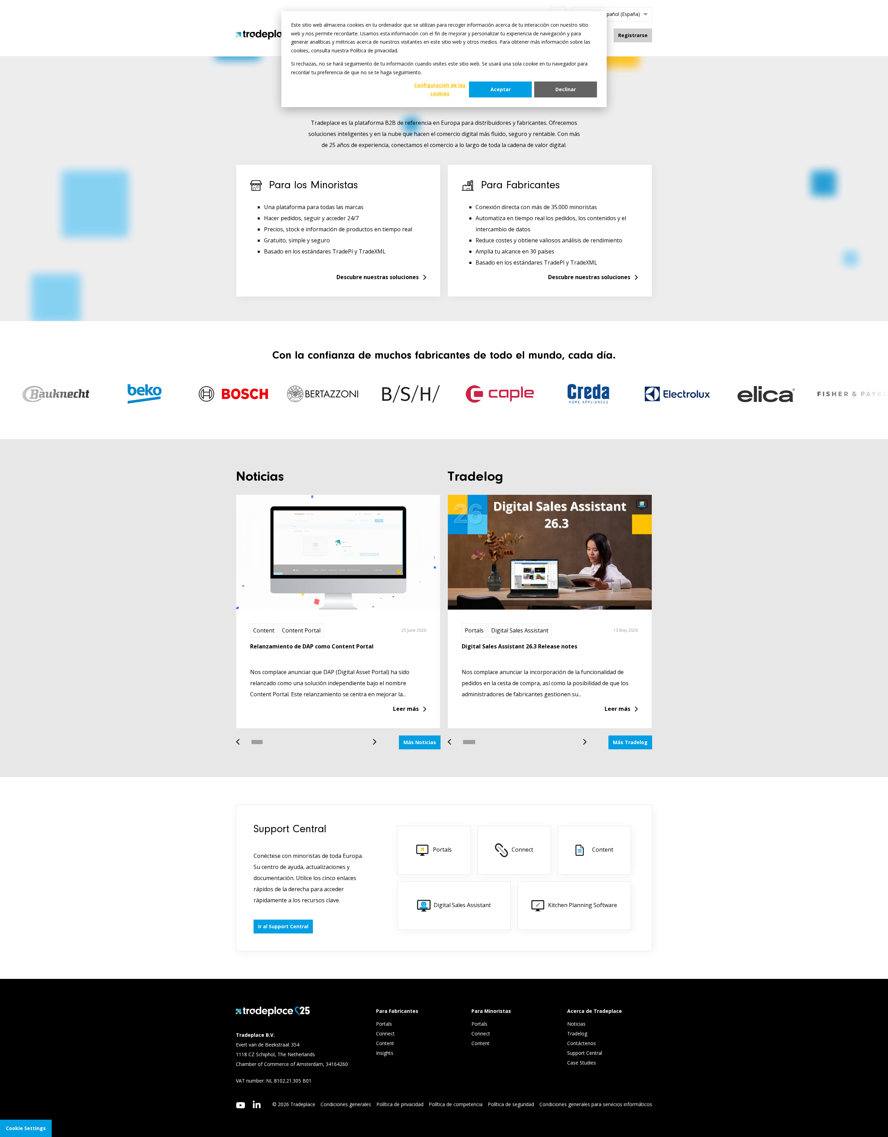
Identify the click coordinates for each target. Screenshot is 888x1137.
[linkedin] (257, 1104)
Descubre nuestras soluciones (377, 277)
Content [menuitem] (385, 1043)
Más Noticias (419, 742)
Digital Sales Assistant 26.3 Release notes (519, 646)
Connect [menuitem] (386, 1033)
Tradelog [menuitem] (578, 1033)
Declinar (565, 89)
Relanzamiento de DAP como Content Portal (312, 646)
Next (372, 738)
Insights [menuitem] (385, 1053)
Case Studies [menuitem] (581, 1062)
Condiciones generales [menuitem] (346, 1104)
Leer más (406, 709)
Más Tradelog (630, 742)
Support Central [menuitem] (584, 1053)
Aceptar (500, 89)
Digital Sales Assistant (519, 630)
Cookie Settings (26, 1128)
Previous (240, 738)
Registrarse (633, 35)
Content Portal (301, 630)
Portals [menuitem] (384, 1023)
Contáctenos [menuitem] (581, 1043)
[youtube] (240, 1105)
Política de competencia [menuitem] (456, 1104)
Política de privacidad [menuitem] (400, 1104)
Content (263, 630)
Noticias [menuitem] (576, 1023)
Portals (474, 630)
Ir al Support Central (283, 926)
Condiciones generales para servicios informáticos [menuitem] (595, 1104)
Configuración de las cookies (440, 89)
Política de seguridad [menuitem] (511, 1104)
